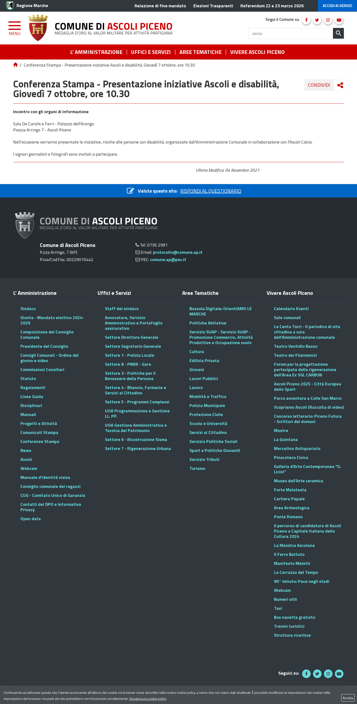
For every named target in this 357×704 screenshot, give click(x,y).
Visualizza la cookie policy (147, 698)
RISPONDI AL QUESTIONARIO (210, 191)
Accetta (348, 697)
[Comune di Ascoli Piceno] (102, 28)
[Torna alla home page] (15, 65)
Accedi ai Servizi (337, 5)
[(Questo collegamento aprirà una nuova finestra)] (306, 20)
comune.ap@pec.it (168, 259)
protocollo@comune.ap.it (178, 252)
